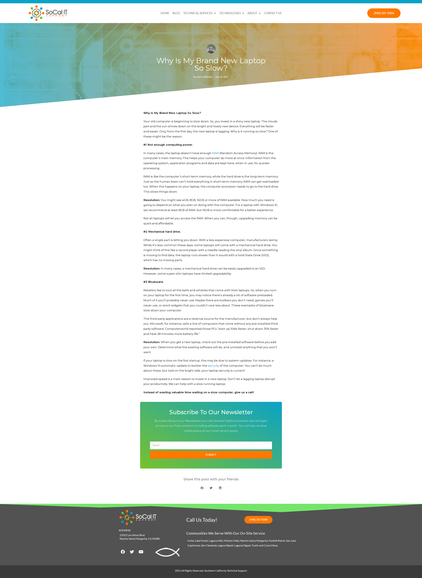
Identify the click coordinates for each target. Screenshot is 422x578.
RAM (215, 153)
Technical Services (197, 13)
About (252, 13)
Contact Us (272, 13)
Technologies (230, 13)
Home (165, 13)
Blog (176, 13)
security (213, 365)
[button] (202, 488)
